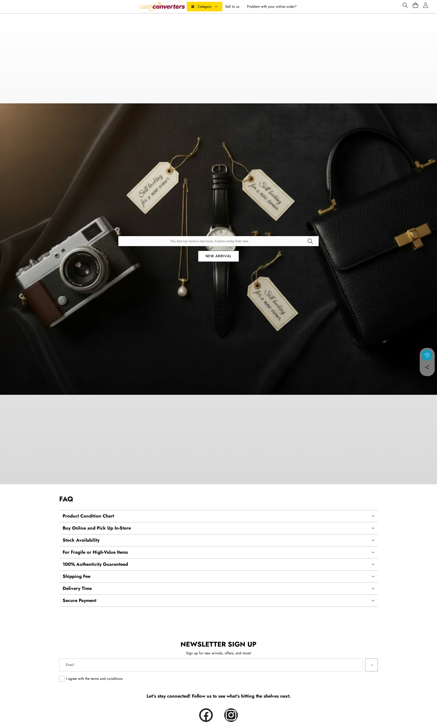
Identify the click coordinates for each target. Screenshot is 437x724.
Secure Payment (79, 600)
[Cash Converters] (162, 6)
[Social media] (427, 367)
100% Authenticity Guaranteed (95, 564)
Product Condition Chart (88, 516)
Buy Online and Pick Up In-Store (97, 528)
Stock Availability (81, 540)
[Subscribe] (371, 664)
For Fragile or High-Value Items (95, 552)
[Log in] (425, 5)
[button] (405, 5)
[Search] (310, 241)
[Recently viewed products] (427, 355)
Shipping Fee (76, 576)
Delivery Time (77, 588)
